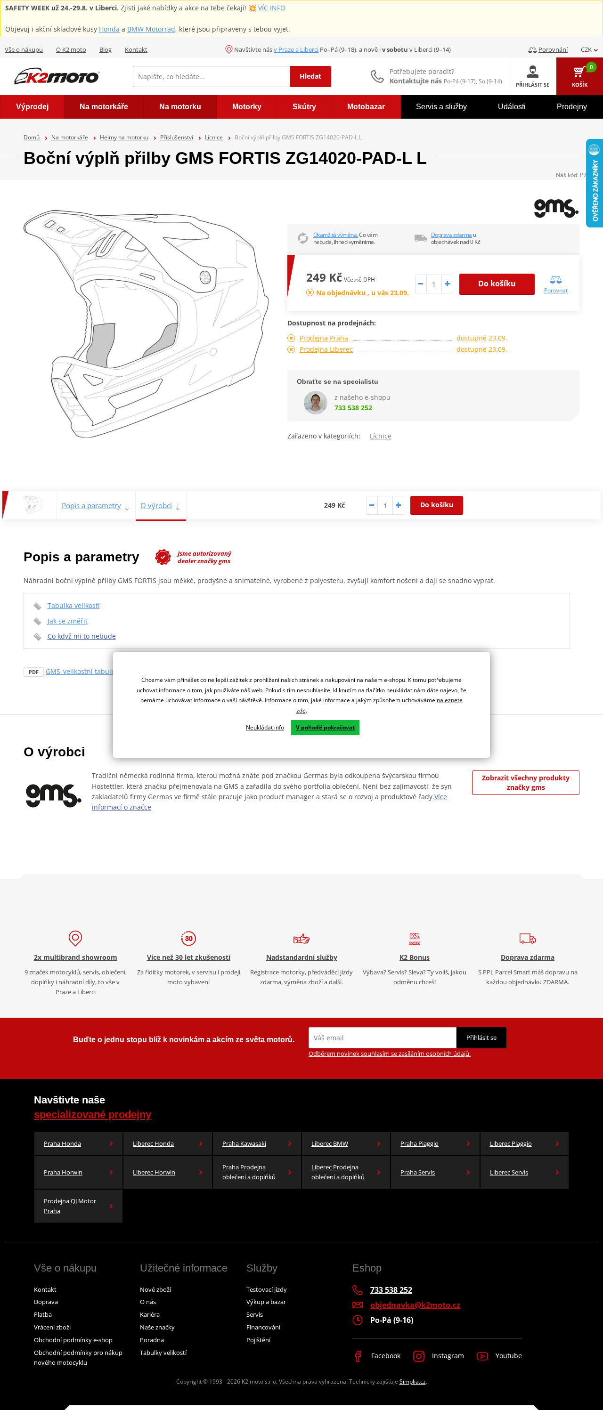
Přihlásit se (481, 1037)
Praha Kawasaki (244, 1143)
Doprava (46, 1301)
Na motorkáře (69, 137)
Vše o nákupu (24, 49)
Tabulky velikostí (163, 1352)
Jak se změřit (68, 620)
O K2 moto (71, 49)
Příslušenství (176, 137)
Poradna (152, 1340)
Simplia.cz (412, 1382)
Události (512, 107)
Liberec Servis (509, 1172)
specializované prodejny (92, 1114)
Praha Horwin (63, 1172)
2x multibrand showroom (75, 957)
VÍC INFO (271, 7)
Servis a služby (441, 107)
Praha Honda (62, 1143)
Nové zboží (155, 1289)
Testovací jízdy (266, 1289)
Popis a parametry (91, 505)
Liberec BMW (329, 1143)
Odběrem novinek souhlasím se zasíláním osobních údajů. (390, 1053)
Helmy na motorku (124, 137)
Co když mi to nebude (82, 636)
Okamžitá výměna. (335, 235)
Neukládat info (265, 727)
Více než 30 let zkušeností (188, 957)
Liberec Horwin (154, 1172)
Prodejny (572, 107)
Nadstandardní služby (301, 957)
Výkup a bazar (266, 1301)
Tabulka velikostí (74, 605)
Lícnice (214, 137)
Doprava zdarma (451, 235)
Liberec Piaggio (511, 1143)
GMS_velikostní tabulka (82, 671)
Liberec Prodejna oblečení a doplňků (338, 1172)
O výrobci (156, 505)
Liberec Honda (153, 1143)
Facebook (384, 1355)
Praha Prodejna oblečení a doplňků (249, 1172)
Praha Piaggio (419, 1143)
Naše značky (157, 1327)
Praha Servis (417, 1172)
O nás (148, 1301)
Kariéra (150, 1314)
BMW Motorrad (151, 28)
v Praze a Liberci (296, 49)
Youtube (508, 1355)
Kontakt (136, 49)
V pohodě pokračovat (325, 727)
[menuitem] (32, 107)
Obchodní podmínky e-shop (73, 1340)
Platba (43, 1314)
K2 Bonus (414, 957)
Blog (105, 49)
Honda (109, 28)
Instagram (447, 1355)
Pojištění (258, 1340)
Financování (263, 1327)
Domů (32, 137)
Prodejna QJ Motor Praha (70, 1206)
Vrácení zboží (52, 1327)
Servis (254, 1314)
